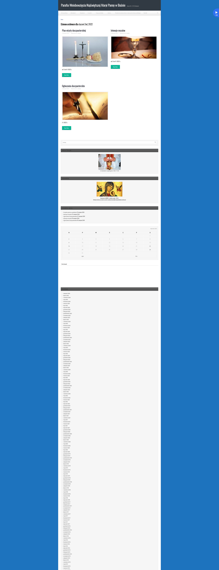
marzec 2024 (66, 351)
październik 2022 (67, 385)
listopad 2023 (66, 359)
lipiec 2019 (66, 464)
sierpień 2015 (66, 558)
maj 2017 (65, 516)
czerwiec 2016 (66, 538)
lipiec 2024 (66, 343)
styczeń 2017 (66, 524)
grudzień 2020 (66, 429)
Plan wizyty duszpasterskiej (74, 30)
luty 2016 (65, 546)
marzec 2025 (66, 327)
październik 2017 (67, 506)
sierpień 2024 (66, 341)
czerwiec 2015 (66, 562)
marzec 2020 (66, 447)
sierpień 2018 (66, 486)
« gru (82, 256)
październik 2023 (67, 361)
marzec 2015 (66, 568)
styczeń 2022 (66, 403)
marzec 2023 (66, 375)
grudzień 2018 (66, 478)
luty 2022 (65, 401)
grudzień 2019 (66, 453)
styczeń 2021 (66, 427)
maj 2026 (65, 299)
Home (62, 19)
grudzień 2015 (66, 550)
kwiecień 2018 (66, 494)
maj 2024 (65, 347)
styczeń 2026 (66, 307)
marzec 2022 (66, 399)
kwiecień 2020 (66, 445)
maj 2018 (65, 492)
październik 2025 (67, 313)
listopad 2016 (66, 528)
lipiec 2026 (66, 295)
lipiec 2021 (66, 415)
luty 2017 (65, 522)
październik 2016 (67, 530)
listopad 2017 (66, 504)
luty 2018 (65, 498)
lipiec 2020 (66, 439)
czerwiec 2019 (66, 465)
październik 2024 (67, 337)
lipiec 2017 (66, 512)
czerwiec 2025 (66, 321)
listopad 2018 (66, 480)
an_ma (79, 33)
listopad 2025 (66, 311)
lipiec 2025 (66, 319)
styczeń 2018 (66, 500)
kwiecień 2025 (66, 325)
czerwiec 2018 (66, 490)
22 (150, 246)
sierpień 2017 (66, 510)
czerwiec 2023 (66, 369)
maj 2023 (65, 371)
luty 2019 (65, 474)
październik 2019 (67, 458)
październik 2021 (67, 409)
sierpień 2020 (66, 437)
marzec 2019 (66, 472)
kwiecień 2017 (66, 518)
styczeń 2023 (66, 379)
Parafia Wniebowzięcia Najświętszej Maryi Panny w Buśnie (93, 5)
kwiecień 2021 (66, 421)
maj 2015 (65, 564)
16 (69, 246)
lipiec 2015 (66, 560)
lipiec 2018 (66, 488)
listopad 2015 (66, 552)
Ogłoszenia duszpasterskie (73, 86)
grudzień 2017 (66, 502)
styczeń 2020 (66, 451)
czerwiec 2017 (66, 514)
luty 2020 (65, 449)
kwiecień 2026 (66, 301)
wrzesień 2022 (66, 387)
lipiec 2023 (66, 367)
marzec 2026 (66, 303)
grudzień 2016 (66, 526)
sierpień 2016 (66, 534)
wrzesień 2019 (66, 459)
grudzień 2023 (66, 357)
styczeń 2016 (66, 548)
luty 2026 (65, 305)
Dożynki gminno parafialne (69, 212)
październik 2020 (67, 433)
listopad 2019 (66, 455)
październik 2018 (67, 482)
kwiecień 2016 (66, 542)
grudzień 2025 (66, 309)
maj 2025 (65, 323)
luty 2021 (65, 425)
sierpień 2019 (66, 462)
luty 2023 (65, 377)
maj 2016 (65, 540)
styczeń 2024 (66, 355)
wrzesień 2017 (66, 508)
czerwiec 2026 (66, 297)
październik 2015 (67, 554)
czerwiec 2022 (66, 393)
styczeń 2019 (66, 475)
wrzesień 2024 (66, 339)
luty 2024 (65, 353)
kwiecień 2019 (66, 470)
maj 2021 (65, 419)
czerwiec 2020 (66, 441)
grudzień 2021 (66, 405)
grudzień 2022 (66, 381)
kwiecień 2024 (66, 349)
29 (150, 249)
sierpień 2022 (66, 389)
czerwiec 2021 (66, 417)
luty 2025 (65, 329)
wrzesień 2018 (66, 484)
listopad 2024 (66, 335)
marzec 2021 (66, 423)
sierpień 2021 (66, 413)
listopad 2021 (66, 407)
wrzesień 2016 (66, 532)
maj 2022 (65, 395)
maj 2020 (65, 443)
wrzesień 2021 (66, 411)
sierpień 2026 (66, 293)
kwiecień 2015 (66, 566)
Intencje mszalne (118, 30)
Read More (66, 75)
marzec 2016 (66, 544)
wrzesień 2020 (66, 435)
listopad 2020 (66, 431)
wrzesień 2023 (66, 363)
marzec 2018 (66, 496)
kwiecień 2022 (66, 397)
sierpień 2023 (66, 365)
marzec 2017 (66, 520)
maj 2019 (65, 468)
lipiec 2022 (66, 391)
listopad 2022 (66, 383)
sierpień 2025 (66, 317)
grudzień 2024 (66, 333)
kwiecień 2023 (66, 373)
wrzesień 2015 (66, 556)
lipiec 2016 (66, 536)
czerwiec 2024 (66, 345)
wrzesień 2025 (66, 315)
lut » (137, 256)
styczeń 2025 (66, 331)
